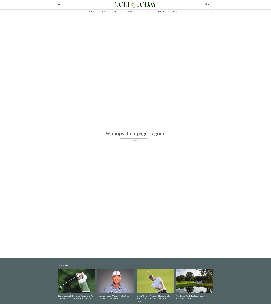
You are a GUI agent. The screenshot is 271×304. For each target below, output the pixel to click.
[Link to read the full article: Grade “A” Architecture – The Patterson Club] (194, 281)
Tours (116, 12)
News (104, 12)
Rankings (131, 12)
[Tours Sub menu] (120, 11)
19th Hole (176, 12)
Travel (92, 12)
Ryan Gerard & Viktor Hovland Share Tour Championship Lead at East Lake (155, 298)
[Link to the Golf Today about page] (62, 4)
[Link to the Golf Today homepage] (59, 4)
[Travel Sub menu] (95, 11)
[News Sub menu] (107, 11)
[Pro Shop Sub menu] (151, 11)
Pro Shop (146, 12)
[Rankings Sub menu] (136, 11)
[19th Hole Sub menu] (181, 11)
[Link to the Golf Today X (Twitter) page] (212, 4)
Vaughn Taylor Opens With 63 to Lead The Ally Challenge (113, 297)
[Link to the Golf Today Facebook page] (206, 4)
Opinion (161, 12)
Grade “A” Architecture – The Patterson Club (190, 297)
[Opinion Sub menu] (165, 11)
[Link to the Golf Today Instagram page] (209, 4)
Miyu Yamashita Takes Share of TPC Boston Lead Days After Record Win (75, 297)
